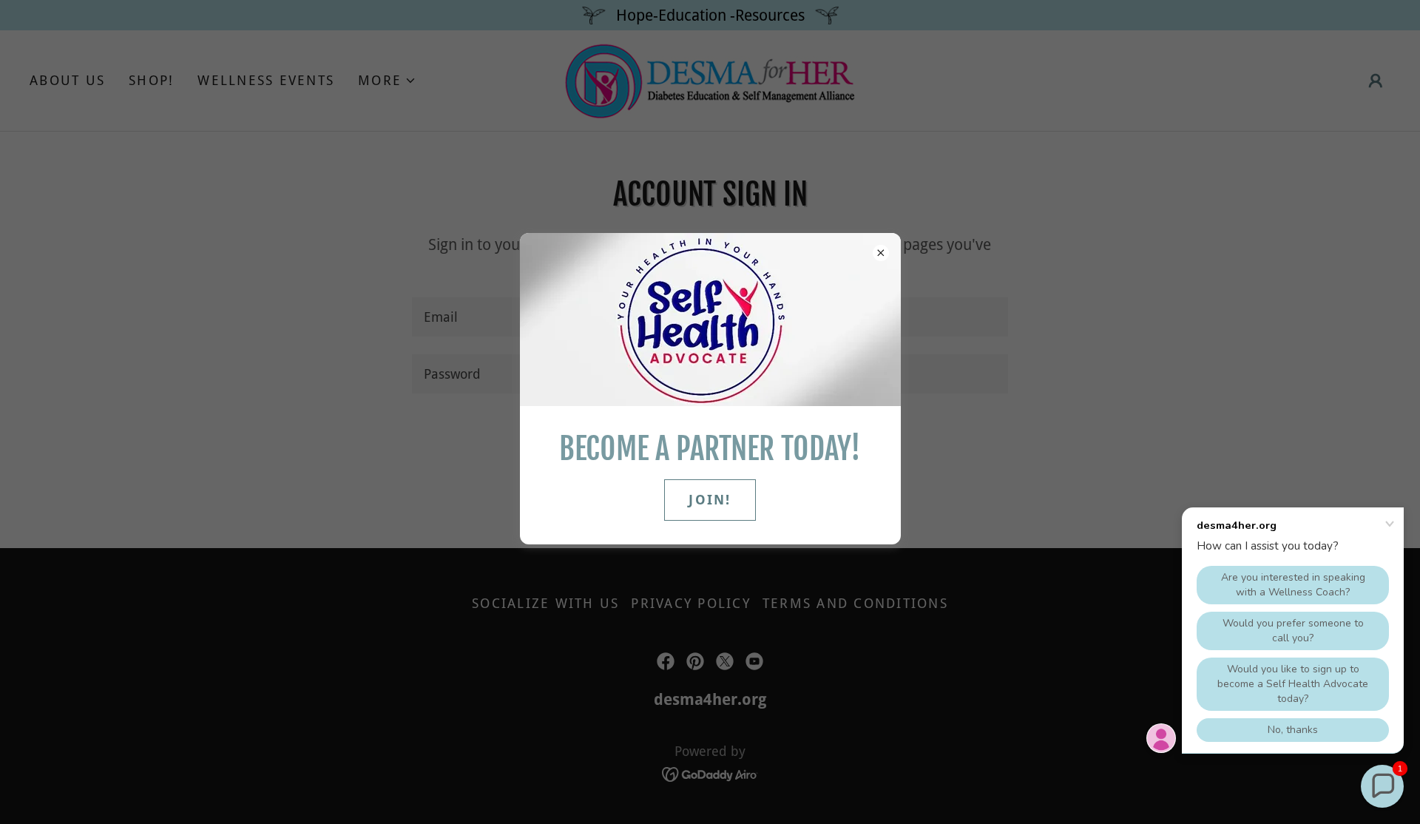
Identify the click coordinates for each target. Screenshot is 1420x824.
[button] (1382, 786)
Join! (710, 499)
